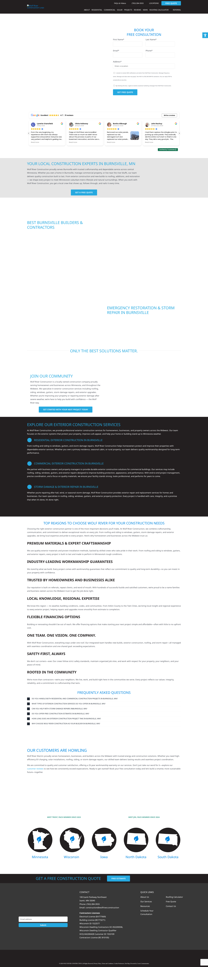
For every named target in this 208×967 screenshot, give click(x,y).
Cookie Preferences (119, 963)
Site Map (127, 963)
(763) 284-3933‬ (137, 3)
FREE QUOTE (171, 3)
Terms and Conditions (107, 963)
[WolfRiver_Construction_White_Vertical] (43, 903)
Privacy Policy (97, 963)
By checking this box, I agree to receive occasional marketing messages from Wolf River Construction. (143, 85)
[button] (179, 133)
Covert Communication (143, 963)
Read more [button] (35, 142)
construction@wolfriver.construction (102, 907)
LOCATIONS (154, 3)
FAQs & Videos (120, 3)
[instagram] (112, 955)
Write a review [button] (169, 115)
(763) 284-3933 (93, 904)
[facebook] (104, 955)
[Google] (95, 955)
